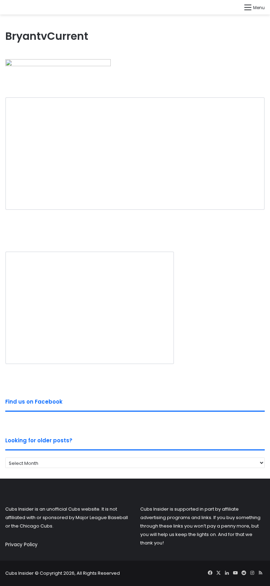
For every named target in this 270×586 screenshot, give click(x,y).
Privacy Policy (21, 544)
